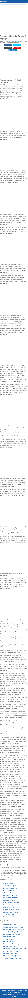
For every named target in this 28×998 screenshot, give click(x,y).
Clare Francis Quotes (9, 893)
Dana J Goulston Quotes (10, 895)
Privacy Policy (7, 994)
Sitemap (13, 996)
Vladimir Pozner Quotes (10, 917)
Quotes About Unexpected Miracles (13, 929)
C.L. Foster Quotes (9, 890)
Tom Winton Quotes (9, 914)
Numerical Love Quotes (10, 953)
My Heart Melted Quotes (10, 951)
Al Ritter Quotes (8, 883)
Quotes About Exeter (9, 925)
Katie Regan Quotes (9, 907)
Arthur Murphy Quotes (10, 888)
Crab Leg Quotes (8, 941)
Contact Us (22, 994)
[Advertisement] (14, 19)
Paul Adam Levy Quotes (10, 912)
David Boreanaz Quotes (10, 897)
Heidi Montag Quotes (9, 905)
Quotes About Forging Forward (12, 932)
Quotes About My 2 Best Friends (13, 927)
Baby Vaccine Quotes (9, 936)
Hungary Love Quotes (9, 946)
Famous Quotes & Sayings (19, 991)
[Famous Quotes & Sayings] (3, 2)
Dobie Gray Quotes (9, 900)
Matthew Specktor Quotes (11, 909)
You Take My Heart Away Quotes (13, 958)
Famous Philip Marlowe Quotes (12, 944)
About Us (15, 994)
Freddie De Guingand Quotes (12, 902)
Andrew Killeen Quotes (10, 886)
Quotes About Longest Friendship (13, 934)
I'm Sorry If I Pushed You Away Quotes (14, 948)
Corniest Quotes (8, 939)
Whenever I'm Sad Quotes (11, 956)
